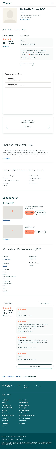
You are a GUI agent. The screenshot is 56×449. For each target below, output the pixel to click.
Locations (17, 29)
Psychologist (5, 423)
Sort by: (44, 303)
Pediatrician (5, 418)
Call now (29, 126)
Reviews (24, 29)
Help (19, 386)
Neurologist (22, 407)
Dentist (5, 266)
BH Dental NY (7, 259)
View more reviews (35, 366)
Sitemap (38, 386)
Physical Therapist (24, 418)
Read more (6, 158)
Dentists (11, 376)
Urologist (22, 423)
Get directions (6, 220)
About (4, 29)
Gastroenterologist (7, 407)
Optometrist (5, 413)
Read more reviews (27, 63)
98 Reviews (6, 46)
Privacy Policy (18, 439)
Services (10, 29)
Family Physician (24, 405)
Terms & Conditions (7, 439)
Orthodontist (23, 413)
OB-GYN (4, 410)
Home (4, 376)
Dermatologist (23, 402)
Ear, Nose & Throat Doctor (27, 415)
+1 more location (25, 19)
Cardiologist (5, 400)
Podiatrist (5, 420)
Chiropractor (23, 400)
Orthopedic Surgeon (8, 415)
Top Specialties (6, 395)
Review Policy (26, 386)
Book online (29, 212)
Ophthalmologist (24, 410)
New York (18, 376)
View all (5, 291)
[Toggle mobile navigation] (53, 3)
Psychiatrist (22, 420)
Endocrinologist (6, 405)
